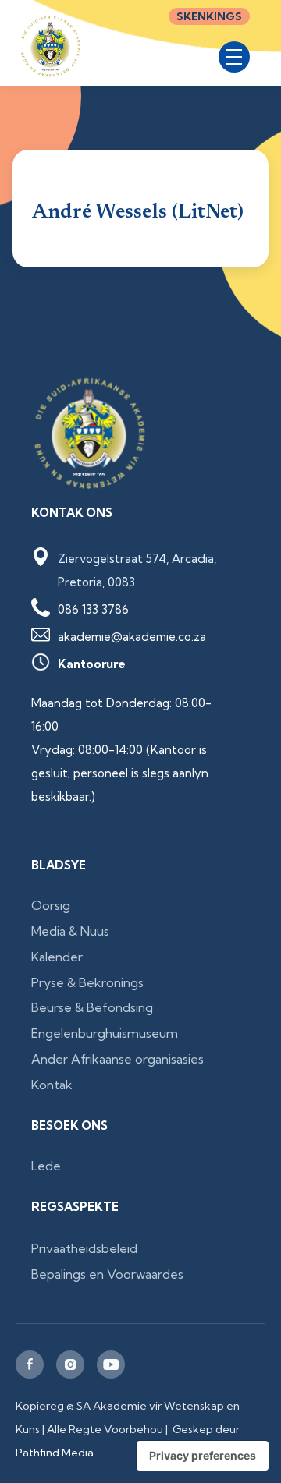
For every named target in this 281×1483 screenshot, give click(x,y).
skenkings (209, 16)
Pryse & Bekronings (87, 982)
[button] (234, 57)
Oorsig (50, 905)
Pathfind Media (55, 1453)
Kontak (52, 1084)
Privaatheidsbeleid (84, 1248)
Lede (46, 1165)
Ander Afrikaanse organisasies (117, 1059)
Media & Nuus (70, 931)
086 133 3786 (93, 609)
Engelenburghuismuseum (104, 1033)
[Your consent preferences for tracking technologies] (203, 1456)
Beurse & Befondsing (92, 1007)
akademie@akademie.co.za (132, 636)
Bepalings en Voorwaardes (107, 1274)
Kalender (57, 956)
